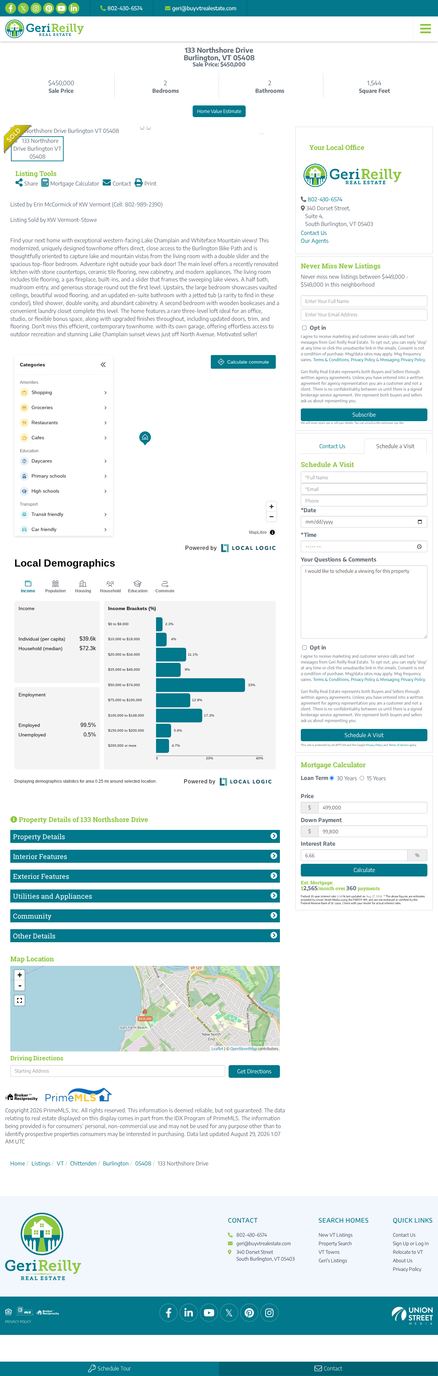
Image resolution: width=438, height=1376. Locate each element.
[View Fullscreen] (19, 1000)
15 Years (375, 778)
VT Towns (329, 1252)
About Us (402, 1260)
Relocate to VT (408, 1252)
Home (17, 1163)
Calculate (364, 870)
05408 (143, 1163)
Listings (40, 1163)
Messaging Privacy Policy (402, 359)
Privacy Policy (363, 359)
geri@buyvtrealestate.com (204, 8)
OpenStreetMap (243, 1048)
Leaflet (217, 1048)
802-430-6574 (125, 8)
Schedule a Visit (395, 446)
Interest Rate (318, 843)
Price (307, 796)
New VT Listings (335, 1235)
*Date (308, 510)
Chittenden (83, 1163)
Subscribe (364, 414)
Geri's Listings (333, 1260)
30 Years (346, 778)
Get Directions (254, 1071)
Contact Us (314, 232)
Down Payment (321, 820)
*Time (309, 534)
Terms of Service (399, 745)
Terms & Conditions (331, 359)
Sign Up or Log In (411, 1243)
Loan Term (314, 777)
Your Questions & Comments (338, 559)
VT (60, 1163)
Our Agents (314, 240)
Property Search (335, 1243)
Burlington (116, 1163)
